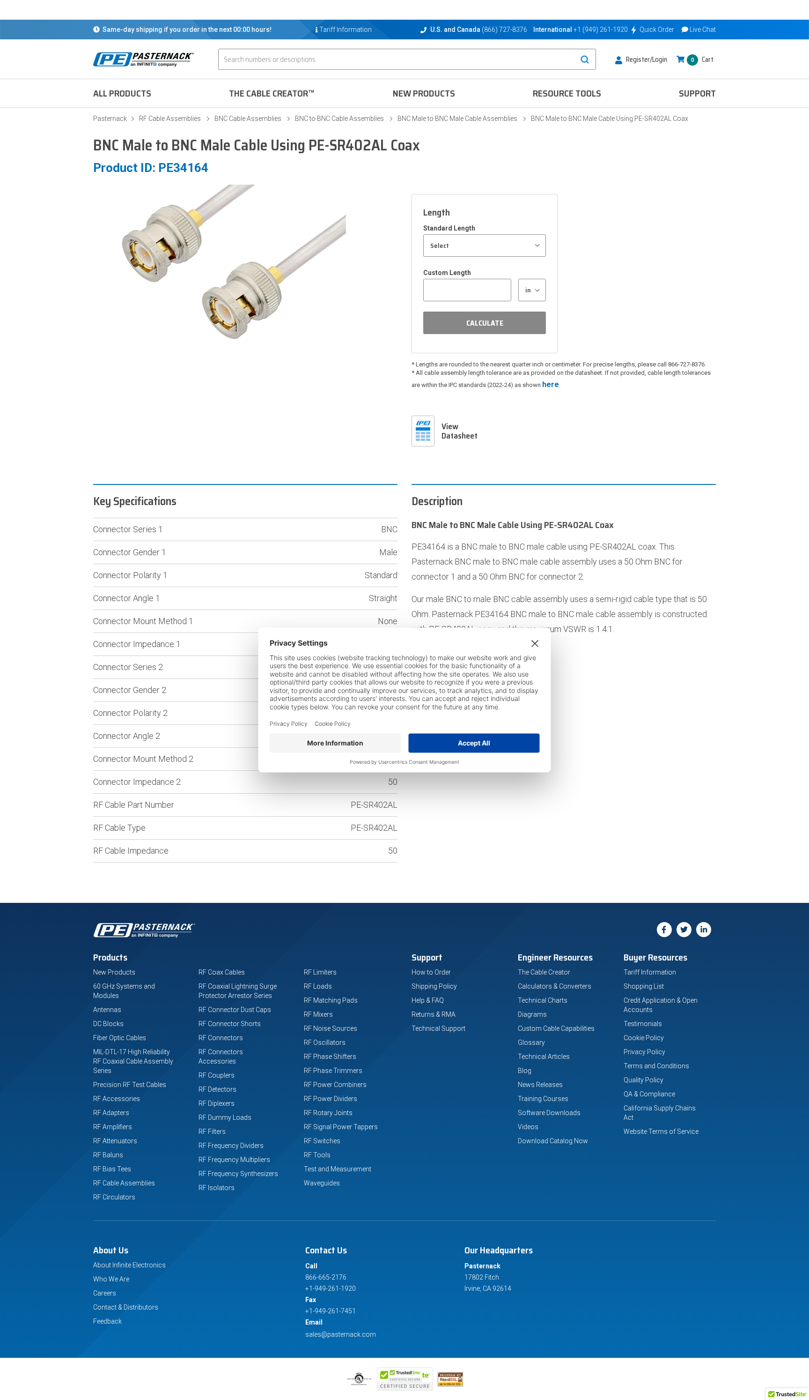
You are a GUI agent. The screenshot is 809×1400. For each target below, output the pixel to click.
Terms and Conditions (656, 1066)
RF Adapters (111, 1113)
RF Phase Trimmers (333, 1070)
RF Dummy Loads (225, 1117)
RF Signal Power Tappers (341, 1127)
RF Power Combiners (335, 1084)
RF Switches (322, 1141)
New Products (424, 93)
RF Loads (318, 986)
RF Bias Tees (112, 1169)
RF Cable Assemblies (170, 118)
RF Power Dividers (330, 1098)
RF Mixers (318, 1014)
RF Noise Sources (330, 1028)
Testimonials (643, 1024)
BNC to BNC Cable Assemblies (339, 118)
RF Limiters (320, 972)
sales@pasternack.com (340, 1334)
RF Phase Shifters (330, 1056)
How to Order (431, 972)
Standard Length (449, 228)
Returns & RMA (434, 1014)
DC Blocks (108, 1024)
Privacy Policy (644, 1052)
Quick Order (657, 29)
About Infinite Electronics (129, 1265)
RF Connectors (221, 1038)
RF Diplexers (217, 1103)
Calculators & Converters (554, 986)
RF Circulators (114, 1197)
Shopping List (644, 986)
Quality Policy (643, 1080)
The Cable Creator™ (272, 93)
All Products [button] (122, 93)
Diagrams (532, 1014)
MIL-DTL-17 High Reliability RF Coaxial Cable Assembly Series (133, 1061)
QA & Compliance (649, 1094)
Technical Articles (544, 1056)
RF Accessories (116, 1098)
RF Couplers (217, 1075)
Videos (528, 1127)
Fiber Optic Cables (119, 1038)
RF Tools (317, 1155)
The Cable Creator (544, 972)
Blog (524, 1070)
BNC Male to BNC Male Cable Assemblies (457, 118)
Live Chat (703, 29)
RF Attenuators (115, 1141)
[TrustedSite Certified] (405, 1379)
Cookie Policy (644, 1038)
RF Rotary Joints (328, 1113)
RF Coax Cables (222, 972)
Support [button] (697, 93)
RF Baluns (108, 1155)
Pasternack (110, 118)
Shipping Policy (434, 986)
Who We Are (111, 1279)
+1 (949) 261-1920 (601, 29)
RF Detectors (217, 1089)
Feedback (107, 1321)
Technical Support (438, 1028)
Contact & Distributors (125, 1307)
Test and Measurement (337, 1169)
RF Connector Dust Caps (235, 1009)
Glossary (531, 1042)
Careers (104, 1293)
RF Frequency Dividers (231, 1145)
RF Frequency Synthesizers (238, 1173)
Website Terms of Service (661, 1131)
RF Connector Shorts (230, 1024)
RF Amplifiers (112, 1127)
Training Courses (543, 1098)
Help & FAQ (428, 1000)
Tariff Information (650, 972)
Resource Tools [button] (567, 93)
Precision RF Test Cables (129, 1084)
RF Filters (212, 1131)
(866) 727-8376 (504, 29)
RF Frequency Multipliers (234, 1159)
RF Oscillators (325, 1042)
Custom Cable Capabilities (556, 1028)
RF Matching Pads (331, 1000)
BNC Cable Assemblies (247, 118)
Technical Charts (542, 1000)
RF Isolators (217, 1187)
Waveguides (322, 1183)
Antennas (107, 1009)
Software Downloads (549, 1113)
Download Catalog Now (553, 1141)
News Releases (540, 1084)
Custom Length (447, 272)
